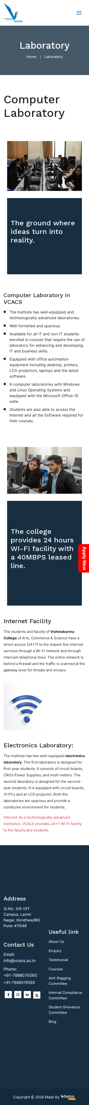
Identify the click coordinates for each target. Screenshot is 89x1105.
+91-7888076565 (20, 975)
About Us (56, 941)
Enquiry (55, 950)
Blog (52, 1021)
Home (31, 56)
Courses (56, 969)
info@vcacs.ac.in (20, 960)
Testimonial (58, 960)
